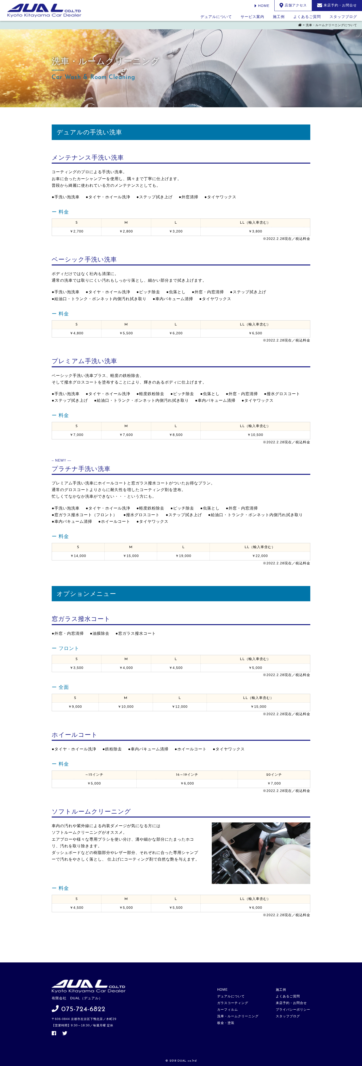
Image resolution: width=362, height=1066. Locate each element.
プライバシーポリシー (293, 1009)
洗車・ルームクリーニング (238, 1016)
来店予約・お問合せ (291, 1003)
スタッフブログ (343, 17)
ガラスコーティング (232, 1003)
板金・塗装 (225, 1023)
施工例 (279, 17)
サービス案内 (252, 17)
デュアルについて (216, 17)
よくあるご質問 (307, 17)
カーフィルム (227, 1009)
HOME (263, 6)
